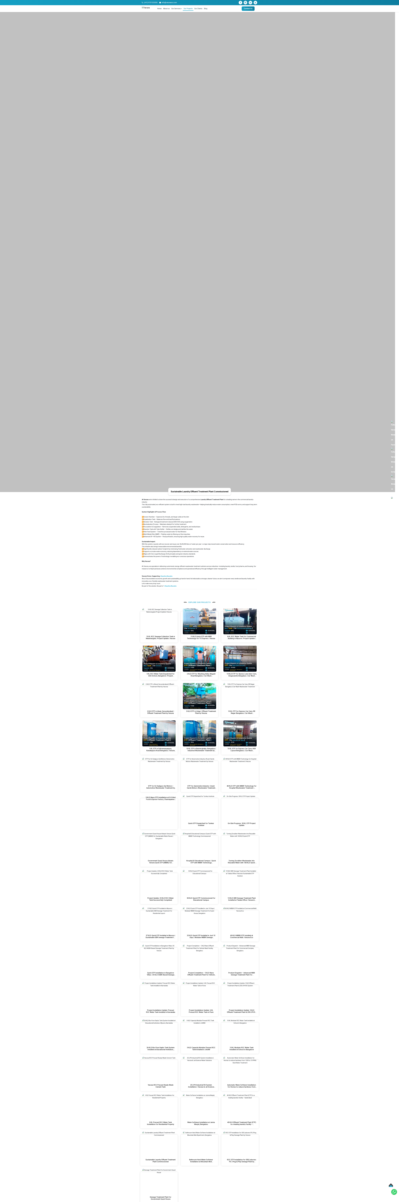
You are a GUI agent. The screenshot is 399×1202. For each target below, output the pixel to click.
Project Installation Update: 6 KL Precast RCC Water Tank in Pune (201, 1011)
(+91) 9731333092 (151, 3)
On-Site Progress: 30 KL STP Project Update (242, 824)
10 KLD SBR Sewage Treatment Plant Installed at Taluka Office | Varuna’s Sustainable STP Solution (242, 900)
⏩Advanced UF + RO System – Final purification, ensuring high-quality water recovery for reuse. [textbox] (173, 536)
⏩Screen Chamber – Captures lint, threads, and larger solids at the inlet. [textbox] (165, 517)
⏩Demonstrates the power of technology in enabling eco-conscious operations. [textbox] (168, 556)
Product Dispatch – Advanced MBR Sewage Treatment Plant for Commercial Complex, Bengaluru (241, 975)
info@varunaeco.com (169, 3)
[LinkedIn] (250, 2)
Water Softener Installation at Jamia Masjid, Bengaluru (201, 1123)
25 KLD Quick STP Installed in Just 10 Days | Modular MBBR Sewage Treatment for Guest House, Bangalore (201, 937)
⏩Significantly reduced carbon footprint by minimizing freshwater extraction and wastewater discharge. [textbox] (176, 549)
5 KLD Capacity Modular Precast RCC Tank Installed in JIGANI (201, 1049)
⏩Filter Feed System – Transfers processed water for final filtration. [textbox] (164, 532)
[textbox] (199, 509)
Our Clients (198, 9)
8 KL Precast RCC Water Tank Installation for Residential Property (160, 1123)
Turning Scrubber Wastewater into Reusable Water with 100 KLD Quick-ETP (241, 863)
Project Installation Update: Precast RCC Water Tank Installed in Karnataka (160, 1011)
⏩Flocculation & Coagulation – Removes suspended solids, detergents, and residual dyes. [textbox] (171, 527)
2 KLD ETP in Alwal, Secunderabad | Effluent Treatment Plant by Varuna (160, 712)
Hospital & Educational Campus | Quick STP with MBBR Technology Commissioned (201, 863)
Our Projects (188, 9)
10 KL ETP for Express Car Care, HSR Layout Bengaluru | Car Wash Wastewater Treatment (241, 751)
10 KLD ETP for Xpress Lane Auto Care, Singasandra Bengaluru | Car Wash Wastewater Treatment (242, 676)
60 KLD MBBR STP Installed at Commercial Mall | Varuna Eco (241, 936)
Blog (205, 9)
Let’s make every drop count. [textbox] (151, 583)
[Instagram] (245, 2)
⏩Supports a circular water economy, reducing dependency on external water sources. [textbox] (170, 551)
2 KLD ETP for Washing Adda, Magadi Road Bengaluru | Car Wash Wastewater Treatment (201, 676)
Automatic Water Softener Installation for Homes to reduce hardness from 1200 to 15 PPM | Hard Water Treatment (242, 1087)
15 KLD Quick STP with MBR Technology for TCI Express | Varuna (201, 637)
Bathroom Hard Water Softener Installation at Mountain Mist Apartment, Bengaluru (201, 1162)
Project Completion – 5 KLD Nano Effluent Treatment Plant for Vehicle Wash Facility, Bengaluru (201, 975)
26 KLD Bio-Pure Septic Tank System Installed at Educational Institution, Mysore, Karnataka (160, 1050)
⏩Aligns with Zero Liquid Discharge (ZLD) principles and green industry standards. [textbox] (169, 554)
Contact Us (248, 9)
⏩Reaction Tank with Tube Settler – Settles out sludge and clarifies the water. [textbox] (167, 529)
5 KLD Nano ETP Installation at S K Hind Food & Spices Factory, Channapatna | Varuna (160, 799)
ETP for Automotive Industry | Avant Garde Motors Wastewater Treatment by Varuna (201, 788)
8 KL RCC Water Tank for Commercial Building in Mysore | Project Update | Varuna (241, 638)
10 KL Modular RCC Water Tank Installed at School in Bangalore (242, 1049)
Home (159, 9)
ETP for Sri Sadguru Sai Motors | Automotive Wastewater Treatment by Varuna (160, 788)
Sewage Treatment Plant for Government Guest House (160, 1198)
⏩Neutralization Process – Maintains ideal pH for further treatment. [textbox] (164, 524)
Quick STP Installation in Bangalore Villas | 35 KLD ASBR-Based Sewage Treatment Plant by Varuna (160, 975)
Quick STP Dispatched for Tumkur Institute (201, 824)
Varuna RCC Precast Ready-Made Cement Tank (160, 1086)
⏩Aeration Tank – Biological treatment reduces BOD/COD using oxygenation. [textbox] (167, 522)
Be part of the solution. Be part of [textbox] (159, 586)
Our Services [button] (176, 9)
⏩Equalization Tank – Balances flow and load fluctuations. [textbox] (161, 519)
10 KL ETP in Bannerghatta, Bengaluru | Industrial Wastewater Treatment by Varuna (201, 751)
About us (166, 9)
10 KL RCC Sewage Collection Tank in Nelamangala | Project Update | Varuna (160, 637)
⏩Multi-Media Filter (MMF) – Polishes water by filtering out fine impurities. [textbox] (166, 534)
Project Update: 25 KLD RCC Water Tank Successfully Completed (160, 899)
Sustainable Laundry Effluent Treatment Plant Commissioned (160, 1161)
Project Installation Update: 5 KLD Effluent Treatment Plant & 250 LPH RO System (241, 1012)
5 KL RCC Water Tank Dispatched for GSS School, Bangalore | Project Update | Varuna (160, 676)
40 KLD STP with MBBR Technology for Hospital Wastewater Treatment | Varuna (241, 788)
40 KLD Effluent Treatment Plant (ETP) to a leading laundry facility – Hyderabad (241, 1124)
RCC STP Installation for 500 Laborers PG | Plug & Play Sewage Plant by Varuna (241, 1162)
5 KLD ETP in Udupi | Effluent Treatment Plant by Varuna (201, 712)
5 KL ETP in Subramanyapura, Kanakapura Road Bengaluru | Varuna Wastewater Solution (160, 751)
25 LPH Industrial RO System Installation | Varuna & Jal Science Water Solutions (201, 1087)
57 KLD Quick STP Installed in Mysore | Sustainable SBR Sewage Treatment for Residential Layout (161, 937)
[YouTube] (255, 2)
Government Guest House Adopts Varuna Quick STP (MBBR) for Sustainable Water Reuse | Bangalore (161, 863)
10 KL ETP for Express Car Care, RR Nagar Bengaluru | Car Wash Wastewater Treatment (241, 713)
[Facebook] (240, 2)
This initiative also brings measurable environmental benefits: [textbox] (162, 546)
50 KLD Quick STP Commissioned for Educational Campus (201, 899)
